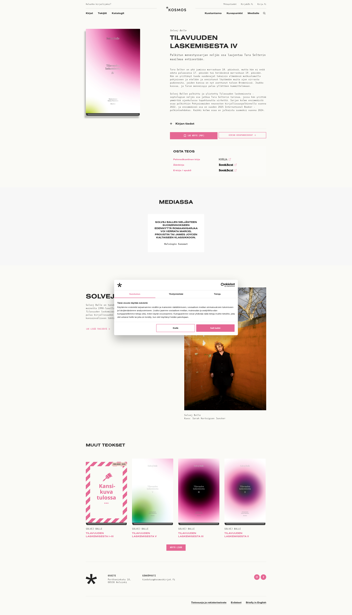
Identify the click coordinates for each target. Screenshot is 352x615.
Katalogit (118, 13)
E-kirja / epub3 (182, 171)
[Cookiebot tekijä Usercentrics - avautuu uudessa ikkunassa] (223, 285)
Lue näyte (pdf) (196, 136)
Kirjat (89, 13)
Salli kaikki (215, 328)
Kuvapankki (235, 13)
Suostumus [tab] (134, 294)
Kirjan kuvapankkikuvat (241, 135)
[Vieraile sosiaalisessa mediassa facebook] (263, 577)
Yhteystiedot (230, 4)
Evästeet (236, 602)
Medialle (253, 13)
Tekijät (102, 13)
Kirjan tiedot (184, 123)
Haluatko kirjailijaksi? (98, 4)
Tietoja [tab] (217, 294)
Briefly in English (256, 602)
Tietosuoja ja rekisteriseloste (208, 602)
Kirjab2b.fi (247, 4)
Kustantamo (213, 13)
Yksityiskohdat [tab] (176, 294)
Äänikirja (178, 165)
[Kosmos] (176, 9)
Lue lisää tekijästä (96, 330)
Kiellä (175, 328)
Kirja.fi (261, 4)
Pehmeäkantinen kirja (186, 160)
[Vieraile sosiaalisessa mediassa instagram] (257, 577)
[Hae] (264, 13)
